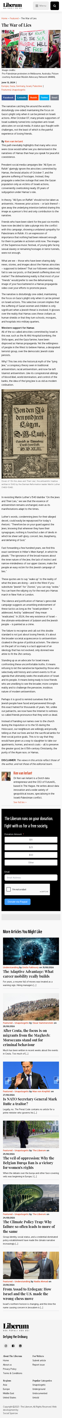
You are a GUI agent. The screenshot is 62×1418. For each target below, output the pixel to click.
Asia (5, 1384)
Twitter (44, 97)
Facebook (8, 97)
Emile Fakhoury (30, 967)
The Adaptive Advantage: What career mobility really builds (28, 974)
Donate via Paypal (17, 901)
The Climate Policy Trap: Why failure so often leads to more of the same (29, 1226)
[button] (54, 6)
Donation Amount (13, 834)
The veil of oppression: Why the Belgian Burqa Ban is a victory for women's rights (28, 1162)
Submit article (39, 1360)
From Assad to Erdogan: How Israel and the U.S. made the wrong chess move (27, 1294)
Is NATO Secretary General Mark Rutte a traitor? (30, 1101)
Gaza (12, 86)
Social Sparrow (10, 1413)
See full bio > (20, 802)
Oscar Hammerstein (43, 1023)
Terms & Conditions (12, 1373)
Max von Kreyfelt (41, 1091)
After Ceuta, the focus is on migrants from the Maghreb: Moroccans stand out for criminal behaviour (26, 1037)
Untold (36, 1397)
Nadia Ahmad (41, 1281)
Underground (39, 1389)
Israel (29, 86)
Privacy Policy (9, 1369)
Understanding (11, 967)
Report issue (39, 1364)
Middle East (8, 1393)
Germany (20, 86)
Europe (5, 86)
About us (7, 1364)
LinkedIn (21, 97)
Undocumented (40, 1393)
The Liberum (39, 1150)
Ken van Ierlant (14, 141)
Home (4, 18)
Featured (14, 18)
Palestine (37, 86)
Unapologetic (18, 89)
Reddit (33, 97)
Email (54, 97)
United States (9, 1397)
